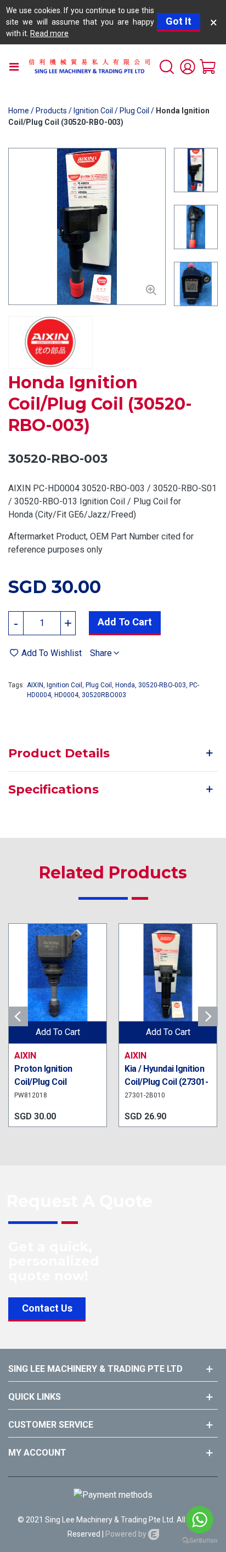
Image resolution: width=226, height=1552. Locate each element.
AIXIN (35, 685)
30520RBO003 (104, 695)
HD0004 (66, 695)
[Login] (187, 66)
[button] (208, 1016)
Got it (178, 21)
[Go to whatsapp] (199, 1519)
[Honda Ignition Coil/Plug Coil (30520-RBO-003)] (151, 291)
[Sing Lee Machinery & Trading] (89, 66)
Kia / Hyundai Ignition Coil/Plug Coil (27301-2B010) (166, 1082)
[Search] (166, 66)
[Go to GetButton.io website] (199, 1540)
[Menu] (13, 66)
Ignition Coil (64, 685)
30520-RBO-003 (162, 685)
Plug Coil (99, 685)
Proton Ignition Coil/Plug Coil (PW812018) (43, 1082)
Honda (125, 685)
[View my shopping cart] (208, 66)
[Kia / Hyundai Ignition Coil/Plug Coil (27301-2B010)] (168, 972)
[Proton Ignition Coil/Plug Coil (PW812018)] (57, 972)
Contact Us (47, 1308)
